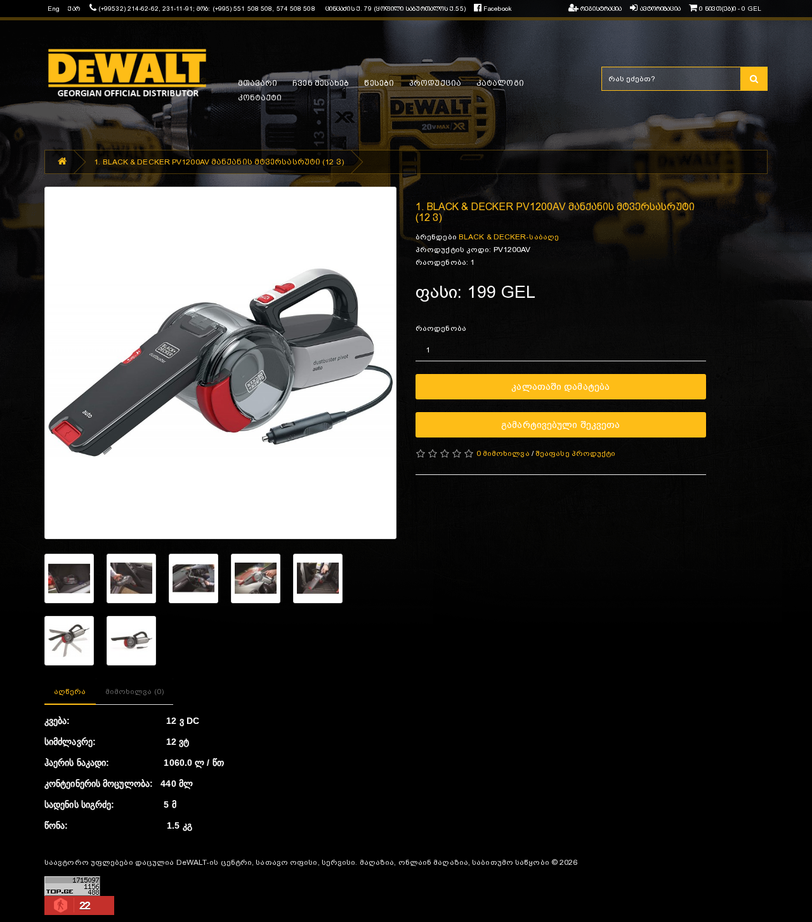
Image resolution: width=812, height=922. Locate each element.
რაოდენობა (441, 328)
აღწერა (70, 691)
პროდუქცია (435, 83)
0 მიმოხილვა (503, 453)
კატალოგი (500, 83)
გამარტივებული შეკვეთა (560, 424)
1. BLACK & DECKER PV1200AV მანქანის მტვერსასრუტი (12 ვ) (219, 161)
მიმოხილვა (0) (134, 691)
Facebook (496, 8)
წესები (379, 83)
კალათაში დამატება (560, 386)
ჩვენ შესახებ (320, 83)
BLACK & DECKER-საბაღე (509, 236)
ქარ (73, 8)
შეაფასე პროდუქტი (575, 453)
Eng (54, 8)
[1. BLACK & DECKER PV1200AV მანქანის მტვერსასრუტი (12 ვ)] (220, 363)
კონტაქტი (260, 97)
